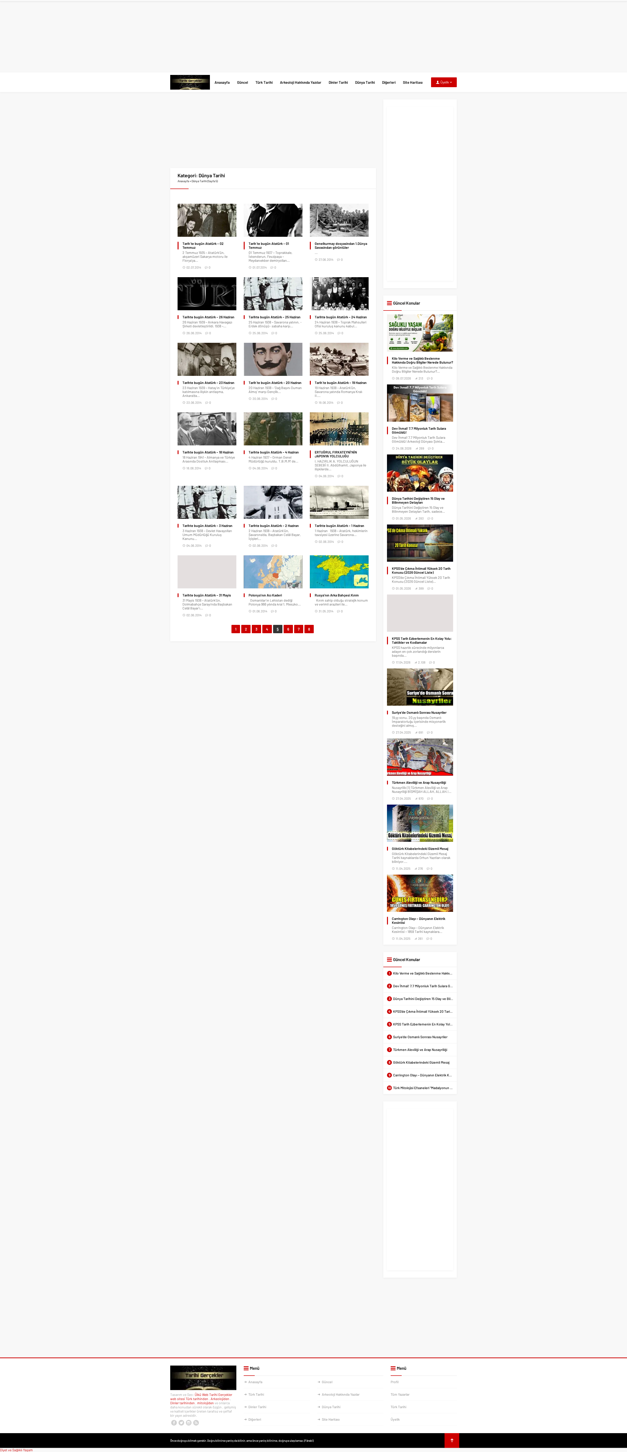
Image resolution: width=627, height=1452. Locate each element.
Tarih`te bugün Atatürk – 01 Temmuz (269, 246)
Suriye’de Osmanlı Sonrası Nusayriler (419, 712)
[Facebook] (174, 1423)
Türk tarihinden (197, 1399)
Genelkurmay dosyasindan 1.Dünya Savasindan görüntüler (341, 246)
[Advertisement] (313, 36)
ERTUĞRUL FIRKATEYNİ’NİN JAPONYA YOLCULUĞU (336, 454)
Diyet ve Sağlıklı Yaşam (16, 1450)
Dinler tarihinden (182, 1403)
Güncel (242, 82)
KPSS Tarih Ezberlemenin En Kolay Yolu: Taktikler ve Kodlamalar (422, 640)
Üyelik (395, 1419)
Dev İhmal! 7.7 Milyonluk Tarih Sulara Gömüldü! (419, 430)
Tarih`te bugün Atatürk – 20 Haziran (275, 383)
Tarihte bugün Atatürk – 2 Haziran (274, 526)
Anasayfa (222, 82)
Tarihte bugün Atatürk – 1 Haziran (339, 526)
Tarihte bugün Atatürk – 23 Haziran (208, 383)
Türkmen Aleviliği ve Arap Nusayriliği (419, 783)
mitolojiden (206, 1403)
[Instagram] (189, 1423)
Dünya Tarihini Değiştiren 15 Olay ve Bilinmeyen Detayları (418, 500)
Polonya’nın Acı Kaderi (265, 595)
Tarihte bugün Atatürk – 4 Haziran (274, 452)
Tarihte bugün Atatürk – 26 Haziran (208, 317)
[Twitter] (181, 1423)
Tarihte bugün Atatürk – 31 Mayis (206, 595)
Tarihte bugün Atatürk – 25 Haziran (275, 317)
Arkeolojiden (220, 1399)
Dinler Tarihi (338, 82)
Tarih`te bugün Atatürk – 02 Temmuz (203, 246)
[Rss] (196, 1423)
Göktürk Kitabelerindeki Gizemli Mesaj (420, 849)
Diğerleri (389, 82)
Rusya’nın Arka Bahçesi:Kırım (337, 595)
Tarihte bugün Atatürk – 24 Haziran (341, 317)
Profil (394, 1382)
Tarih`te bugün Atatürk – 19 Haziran (341, 383)
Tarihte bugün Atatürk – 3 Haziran (207, 526)
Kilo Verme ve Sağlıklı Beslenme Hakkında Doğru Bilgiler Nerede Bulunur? (422, 360)
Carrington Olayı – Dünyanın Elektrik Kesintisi (418, 921)
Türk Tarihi (264, 82)
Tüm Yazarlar (400, 1394)
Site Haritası (412, 82)
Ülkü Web (201, 1394)
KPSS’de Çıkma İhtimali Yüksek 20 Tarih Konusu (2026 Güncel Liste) (421, 570)
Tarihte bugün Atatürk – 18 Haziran (208, 452)
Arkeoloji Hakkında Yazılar (300, 82)
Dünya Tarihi (365, 82)
